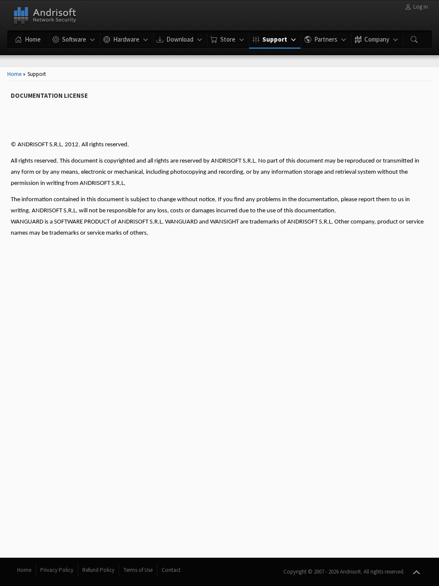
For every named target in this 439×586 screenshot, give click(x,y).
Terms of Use (138, 570)
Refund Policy (98, 570)
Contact (171, 570)
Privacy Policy (56, 570)
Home (14, 74)
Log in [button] (420, 6)
